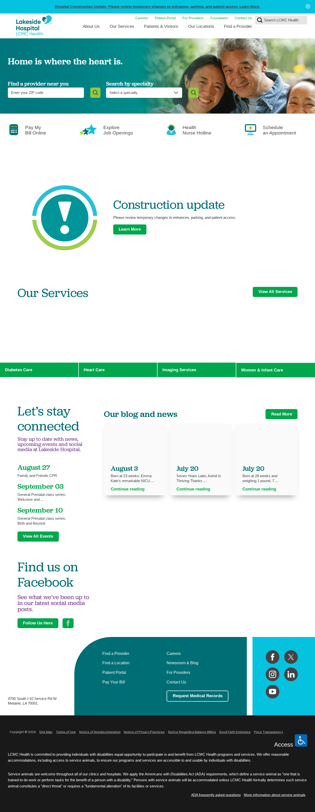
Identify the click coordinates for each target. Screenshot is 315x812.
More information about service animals (274, 795)
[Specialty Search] (194, 93)
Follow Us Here (38, 622)
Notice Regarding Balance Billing (192, 732)
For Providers (193, 18)
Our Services (122, 26)
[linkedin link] (291, 674)
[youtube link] (272, 691)
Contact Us (243, 18)
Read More (281, 414)
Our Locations (201, 26)
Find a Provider (238, 26)
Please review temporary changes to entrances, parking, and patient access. (157, 6)
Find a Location (115, 663)
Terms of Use (66, 732)
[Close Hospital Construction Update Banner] (308, 6)
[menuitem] (91, 28)
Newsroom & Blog (182, 663)
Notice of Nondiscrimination (100, 732)
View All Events (38, 536)
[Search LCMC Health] (260, 20)
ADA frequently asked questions (216, 795)
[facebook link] (272, 657)
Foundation (219, 18)
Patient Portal (165, 18)
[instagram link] (272, 674)
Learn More (130, 229)
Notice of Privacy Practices (144, 732)
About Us (91, 26)
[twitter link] (291, 657)
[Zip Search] (95, 93)
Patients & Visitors (161, 26)
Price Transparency (268, 732)
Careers (141, 18)
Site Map (45, 732)
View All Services (275, 291)
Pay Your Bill (113, 682)
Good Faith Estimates (235, 732)
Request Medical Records (197, 695)
